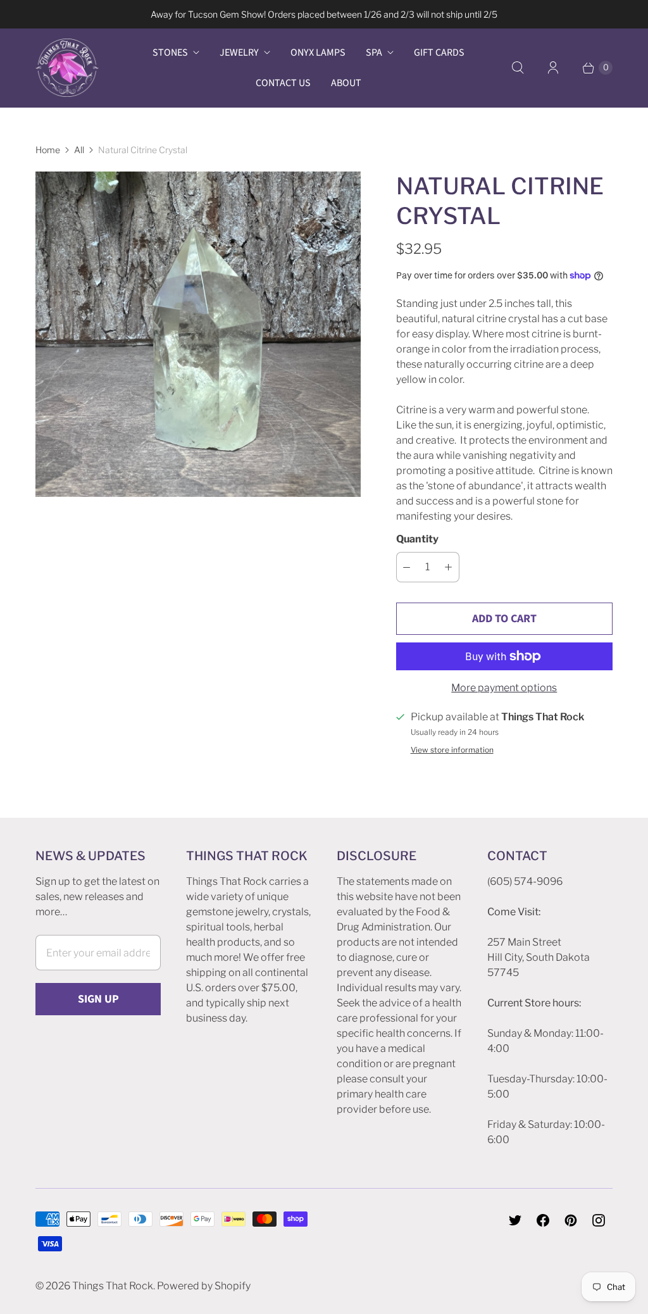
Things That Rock (112, 1286)
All (79, 149)
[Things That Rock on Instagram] (599, 1220)
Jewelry (239, 52)
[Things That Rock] (67, 68)
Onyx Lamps (318, 52)
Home (47, 149)
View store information (452, 750)
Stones (170, 52)
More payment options (504, 688)
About (346, 83)
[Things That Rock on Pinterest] (571, 1220)
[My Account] (553, 68)
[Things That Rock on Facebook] (543, 1220)
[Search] (517, 68)
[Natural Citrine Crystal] (198, 334)
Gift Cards (439, 52)
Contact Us (283, 83)
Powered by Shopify (204, 1286)
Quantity (417, 539)
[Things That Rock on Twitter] (515, 1220)
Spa (374, 52)
